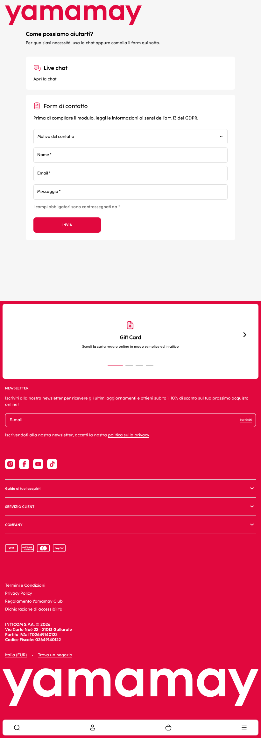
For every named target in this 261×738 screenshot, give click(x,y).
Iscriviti (246, 420)
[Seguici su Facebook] (24, 464)
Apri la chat (44, 79)
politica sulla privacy (128, 435)
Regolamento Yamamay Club (34, 601)
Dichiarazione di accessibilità (33, 609)
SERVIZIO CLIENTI (20, 507)
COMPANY (13, 525)
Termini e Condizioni (25, 585)
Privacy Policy (18, 593)
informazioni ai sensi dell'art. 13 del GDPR (154, 118)
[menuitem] (17, 727)
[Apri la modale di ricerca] (17, 727)
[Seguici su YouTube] (38, 464)
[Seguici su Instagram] (10, 464)
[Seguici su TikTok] (52, 464)
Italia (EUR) (16, 655)
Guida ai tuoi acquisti (22, 489)
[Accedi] (92, 727)
